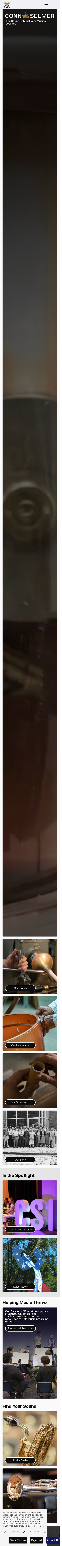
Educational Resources (20, 1328)
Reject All (36, 1540)
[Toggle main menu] (46, 4)
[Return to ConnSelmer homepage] (7, 4)
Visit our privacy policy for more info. (26, 1526)
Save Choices (18, 1540)
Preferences (35, 1531)
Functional (14, 1532)
